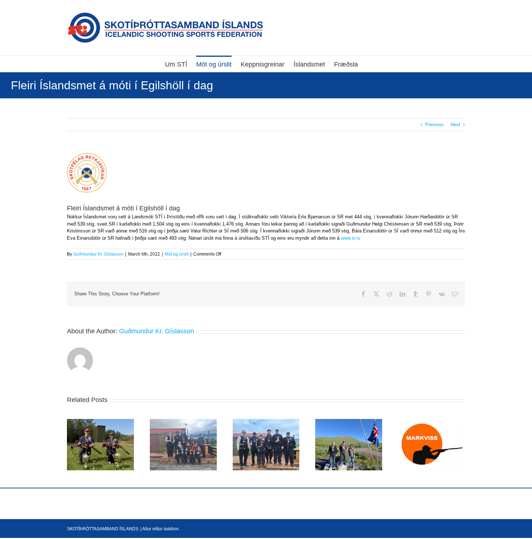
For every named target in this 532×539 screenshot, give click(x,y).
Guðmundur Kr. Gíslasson (98, 254)
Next (455, 124)
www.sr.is (349, 238)
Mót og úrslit (177, 254)
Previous (434, 124)
